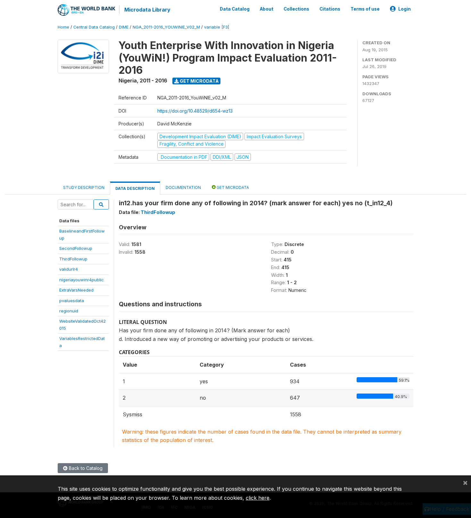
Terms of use (365, 9)
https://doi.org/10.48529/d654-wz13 (195, 111)
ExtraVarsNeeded (76, 290)
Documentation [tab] (183, 187)
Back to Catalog (85, 468)
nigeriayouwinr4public (81, 279)
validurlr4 (68, 269)
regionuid (68, 310)
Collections (296, 9)
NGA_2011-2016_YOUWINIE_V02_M (166, 27)
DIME (123, 27)
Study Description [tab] (83, 187)
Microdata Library (147, 9)
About (266, 9)
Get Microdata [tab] (232, 187)
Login (404, 9)
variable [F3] (216, 27)
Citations (329, 9)
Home (63, 27)
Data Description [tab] (135, 188)
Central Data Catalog (94, 27)
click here (257, 498)
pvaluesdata (71, 300)
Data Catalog (235, 9)
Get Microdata (199, 81)
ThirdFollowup (73, 258)
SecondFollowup (75, 248)
